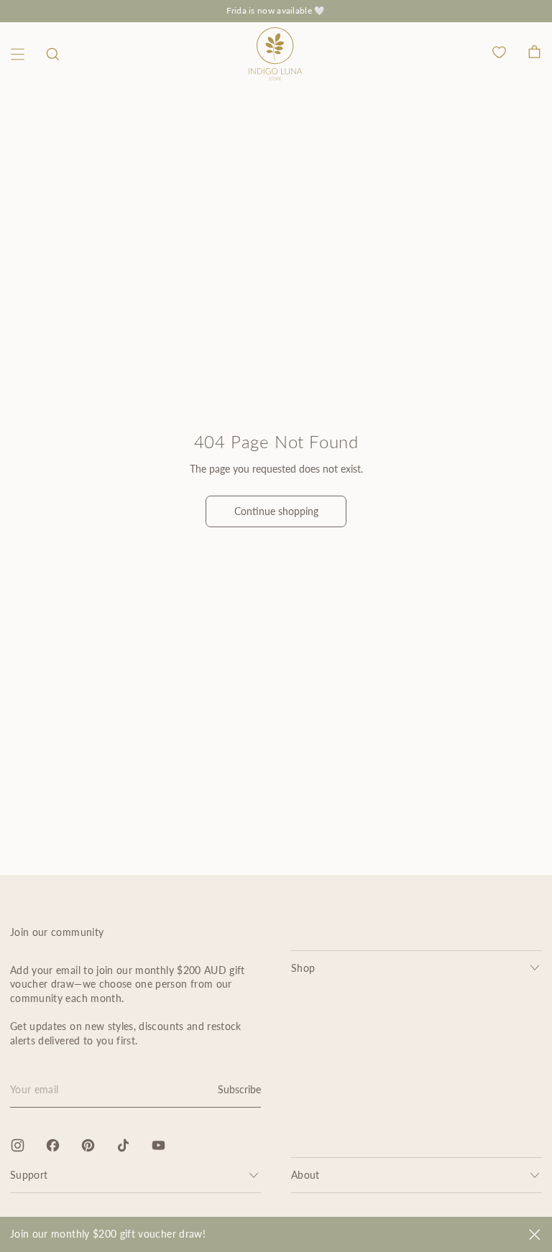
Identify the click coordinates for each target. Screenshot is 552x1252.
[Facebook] (52, 1145)
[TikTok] (123, 1145)
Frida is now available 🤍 (275, 10)
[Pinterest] (88, 1145)
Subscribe (239, 1089)
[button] (52, 54)
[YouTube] (158, 1145)
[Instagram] (17, 1145)
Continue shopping (276, 511)
